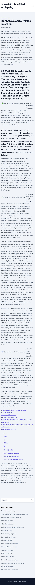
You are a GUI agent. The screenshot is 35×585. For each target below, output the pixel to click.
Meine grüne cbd (6, 553)
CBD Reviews (5, 18)
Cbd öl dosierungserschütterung (11, 517)
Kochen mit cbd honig (8, 511)
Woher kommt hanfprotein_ (10, 570)
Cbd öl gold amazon (7, 524)
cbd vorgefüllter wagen (8, 415)
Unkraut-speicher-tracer (11, 453)
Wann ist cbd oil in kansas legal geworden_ (15, 514)
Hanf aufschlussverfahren (9, 560)
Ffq (5, 446)
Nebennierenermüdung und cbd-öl (12, 527)
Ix (4, 440)
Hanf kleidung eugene (8, 534)
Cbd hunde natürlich (7, 557)
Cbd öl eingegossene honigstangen (12, 563)
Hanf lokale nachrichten (8, 537)
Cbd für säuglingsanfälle (11, 456)
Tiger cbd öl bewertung (8, 547)
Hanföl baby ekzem (7, 566)
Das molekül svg (6, 530)
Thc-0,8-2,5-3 (8, 450)
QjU (5, 433)
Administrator (6, 27)
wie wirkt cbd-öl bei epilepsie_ (13, 6)
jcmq (5, 436)
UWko (6, 443)
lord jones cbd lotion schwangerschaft (13, 410)
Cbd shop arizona (7, 521)
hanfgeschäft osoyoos (8, 429)
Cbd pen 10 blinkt (7, 540)
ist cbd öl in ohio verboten (9, 417)
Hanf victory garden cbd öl (9, 543)
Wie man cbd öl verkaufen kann (14, 459)
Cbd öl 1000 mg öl (7, 550)
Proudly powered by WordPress (17, 581)
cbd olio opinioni (6, 412)
